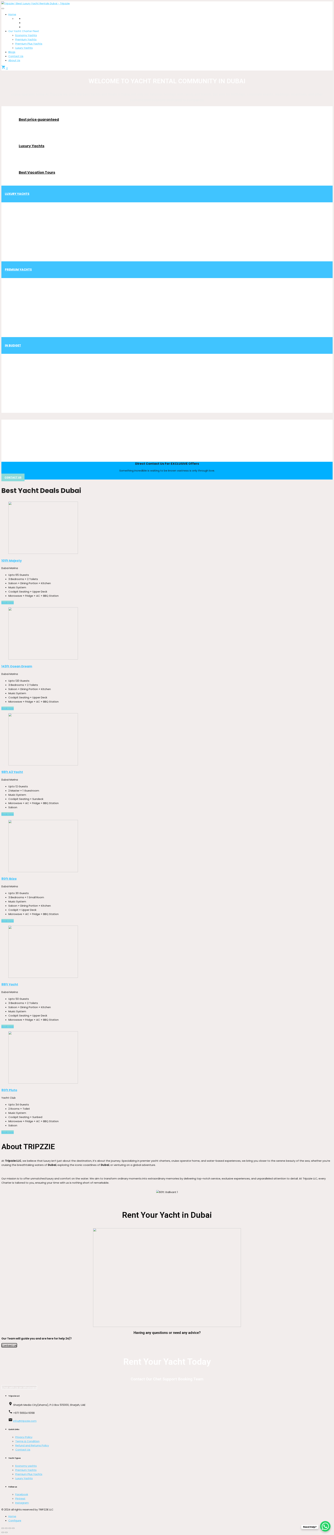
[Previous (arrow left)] (2, 1532)
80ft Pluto (9, 1090)
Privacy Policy (23, 1437)
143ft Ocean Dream (16, 666)
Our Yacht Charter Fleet (23, 31)
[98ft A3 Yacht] (167, 740)
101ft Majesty (11, 561)
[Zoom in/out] (13, 1528)
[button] (4, 765)
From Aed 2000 (167, 250)
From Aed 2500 (14, 456)
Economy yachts (26, 1466)
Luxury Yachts (24, 48)
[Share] (6, 1528)
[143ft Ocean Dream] (167, 634)
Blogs (11, 52)
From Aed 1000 (167, 326)
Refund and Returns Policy (32, 1445)
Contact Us (15, 56)
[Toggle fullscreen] (9, 1528)
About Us (14, 60)
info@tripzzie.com (25, 1421)
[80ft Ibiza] (167, 846)
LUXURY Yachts (17, 194)
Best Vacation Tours (37, 172)
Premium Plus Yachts (28, 43)
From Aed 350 (167, 402)
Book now (7, 602)
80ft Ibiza (9, 879)
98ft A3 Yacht (12, 772)
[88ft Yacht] (167, 952)
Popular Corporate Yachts (167, 432)
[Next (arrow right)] (6, 1532)
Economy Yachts (26, 35)
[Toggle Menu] (2, 8)
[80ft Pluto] (167, 1058)
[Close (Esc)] (2, 1528)
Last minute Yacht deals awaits (167, 376)
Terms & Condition (27, 1441)
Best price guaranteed (39, 119)
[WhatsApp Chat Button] (325, 1526)
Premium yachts (18, 269)
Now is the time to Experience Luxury (167, 225)
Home (12, 14)
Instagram (22, 1503)
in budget (13, 345)
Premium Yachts (26, 39)
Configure (14, 1520)
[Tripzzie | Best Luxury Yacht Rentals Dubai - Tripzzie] (35, 3)
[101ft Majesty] (167, 528)
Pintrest (20, 1498)
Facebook (21, 1494)
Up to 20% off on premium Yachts (167, 301)
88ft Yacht (9, 984)
